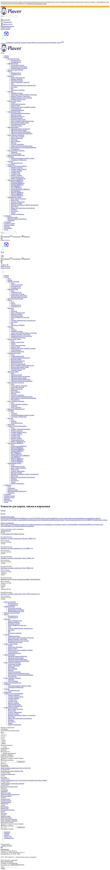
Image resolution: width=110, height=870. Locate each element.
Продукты (11, 76)
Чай (12, 88)
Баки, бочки (14, 206)
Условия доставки (6, 800)
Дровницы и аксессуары (18, 99)
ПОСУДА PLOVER (14, 59)
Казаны (13, 102)
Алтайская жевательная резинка (20, 113)
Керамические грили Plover (19, 66)
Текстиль (11, 161)
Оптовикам (11, 220)
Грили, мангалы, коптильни (16, 135)
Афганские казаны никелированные (21, 133)
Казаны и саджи (5, 816)
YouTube (6, 835)
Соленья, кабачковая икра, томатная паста (23, 85)
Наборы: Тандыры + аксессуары (20, 96)
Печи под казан (15, 105)
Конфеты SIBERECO (17, 184)
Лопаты (13, 212)
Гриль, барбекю (15, 141)
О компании (8, 215)
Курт (12, 84)
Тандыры (11, 91)
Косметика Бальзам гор (18, 116)
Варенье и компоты (16, 79)
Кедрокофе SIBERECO (17, 183)
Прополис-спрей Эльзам (18, 119)
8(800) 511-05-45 (5, 266)
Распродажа (11, 164)
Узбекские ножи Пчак (17, 110)
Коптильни (14, 139)
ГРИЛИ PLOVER (13, 63)
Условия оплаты (5, 799)
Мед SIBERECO (16, 186)
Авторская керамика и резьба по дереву (22, 158)
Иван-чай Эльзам (16, 115)
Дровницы (14, 152)
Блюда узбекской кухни (18, 77)
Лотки (2, 530)
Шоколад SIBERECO (17, 192)
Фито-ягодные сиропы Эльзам (20, 122)
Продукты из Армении (17, 90)
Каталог (6, 57)
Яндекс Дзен (8, 836)
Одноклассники (8, 838)
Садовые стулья (15, 174)
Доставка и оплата (9, 223)
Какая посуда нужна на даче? (9, 786)
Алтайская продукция (14, 111)
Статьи (6, 229)
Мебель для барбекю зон (18, 178)
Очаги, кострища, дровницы (16, 150)
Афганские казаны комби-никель (20, 132)
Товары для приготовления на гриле (21, 146)
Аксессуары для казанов (18, 104)
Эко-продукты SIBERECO (16, 180)
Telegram (6, 833)
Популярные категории (7, 810)
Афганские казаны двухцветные (20, 129)
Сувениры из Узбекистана (18, 160)
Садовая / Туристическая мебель (17, 166)
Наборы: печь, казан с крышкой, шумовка (23, 107)
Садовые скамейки (16, 170)
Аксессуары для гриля (17, 65)
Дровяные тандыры (17, 93)
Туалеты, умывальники (18, 202)
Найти (2, 868)
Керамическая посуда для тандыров (21, 97)
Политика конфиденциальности (17, 219)
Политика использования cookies (37, 3)
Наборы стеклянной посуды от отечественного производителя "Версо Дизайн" (24, 780)
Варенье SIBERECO (17, 181)
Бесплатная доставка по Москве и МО (12, 771)
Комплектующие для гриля (19, 68)
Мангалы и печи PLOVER (15, 70)
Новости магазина (7, 760)
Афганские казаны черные (19, 130)
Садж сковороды (16, 108)
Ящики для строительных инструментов (23, 208)
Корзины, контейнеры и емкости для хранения (24, 205)
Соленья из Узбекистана (8, 774)
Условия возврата (6, 802)
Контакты (7, 226)
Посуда (10, 71)
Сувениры (11, 156)
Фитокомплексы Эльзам (18, 124)
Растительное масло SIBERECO (20, 189)
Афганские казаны (13, 127)
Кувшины (14, 209)
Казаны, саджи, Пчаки (14, 101)
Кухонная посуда (16, 60)
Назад (9, 278)
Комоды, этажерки (16, 175)
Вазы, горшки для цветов (18, 198)
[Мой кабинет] (1, 239)
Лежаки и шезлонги (17, 167)
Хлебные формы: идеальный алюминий (12, 783)
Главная (6, 56)
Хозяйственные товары (15, 197)
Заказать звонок (5, 268)
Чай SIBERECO (15, 191)
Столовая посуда (16, 62)
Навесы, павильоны (17, 138)
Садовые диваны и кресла (18, 169)
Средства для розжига (17, 144)
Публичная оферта (6, 796)
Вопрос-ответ (5, 808)
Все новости (4, 765)
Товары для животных (17, 214)
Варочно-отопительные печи (16, 155)
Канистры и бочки (16, 203)
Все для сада (14, 211)
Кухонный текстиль (17, 163)
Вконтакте (7, 832)
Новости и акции (13, 217)
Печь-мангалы (15, 149)
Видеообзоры (8, 228)
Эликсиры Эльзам (16, 125)
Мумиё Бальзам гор (16, 118)
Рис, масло (14, 87)
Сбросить (10, 755)
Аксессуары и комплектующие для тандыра (24, 94)
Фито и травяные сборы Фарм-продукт (22, 121)
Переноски (7, 530)
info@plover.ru (5, 849)
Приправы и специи (17, 80)
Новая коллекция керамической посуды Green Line (15, 768)
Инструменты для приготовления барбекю (23, 147)
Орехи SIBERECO (16, 188)
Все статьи (4, 777)
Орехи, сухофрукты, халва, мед (20, 82)
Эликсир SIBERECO (17, 195)
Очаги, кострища (16, 153)
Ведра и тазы (15, 200)
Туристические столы (17, 177)
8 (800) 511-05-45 (6, 28)
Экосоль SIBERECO (17, 194)
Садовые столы (15, 172)
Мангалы (13, 143)
